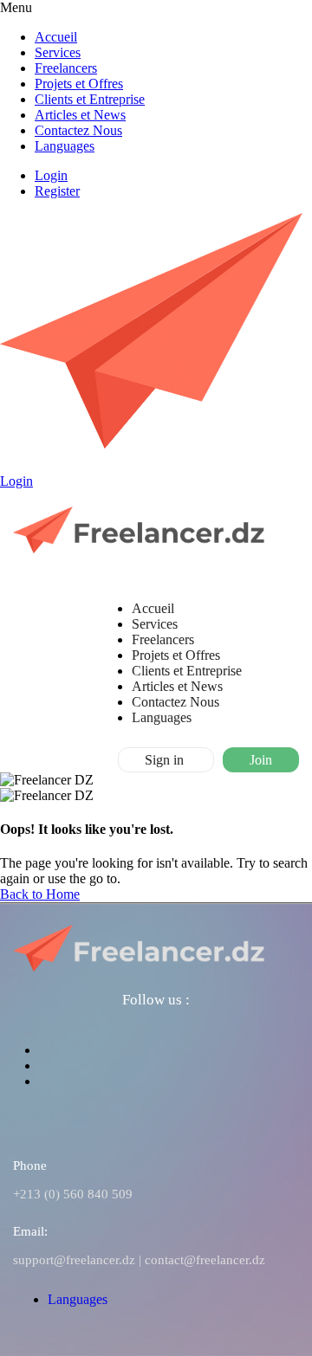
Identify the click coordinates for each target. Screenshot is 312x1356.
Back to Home (40, 894)
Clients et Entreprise (90, 99)
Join (261, 759)
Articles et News (80, 114)
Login (51, 175)
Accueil (56, 36)
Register (57, 191)
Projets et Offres (79, 83)
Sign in (166, 759)
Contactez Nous (78, 130)
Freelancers (66, 68)
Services (58, 52)
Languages (64, 146)
